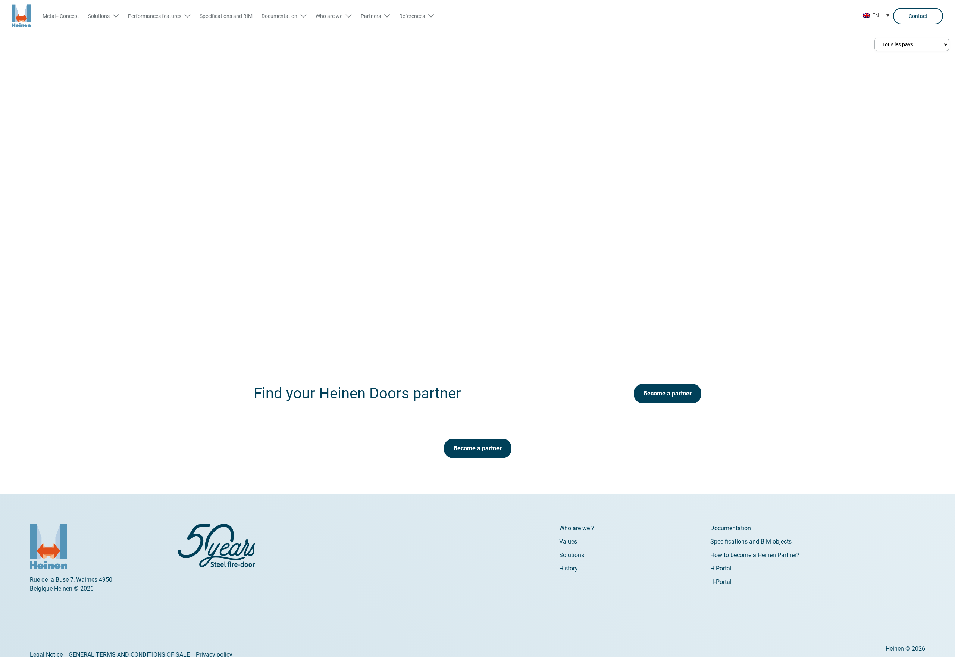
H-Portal (721, 568)
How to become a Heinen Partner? (754, 555)
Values (568, 541)
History (568, 568)
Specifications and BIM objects (751, 541)
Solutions (571, 555)
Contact (918, 16)
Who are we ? (576, 528)
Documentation (730, 528)
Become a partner (668, 393)
